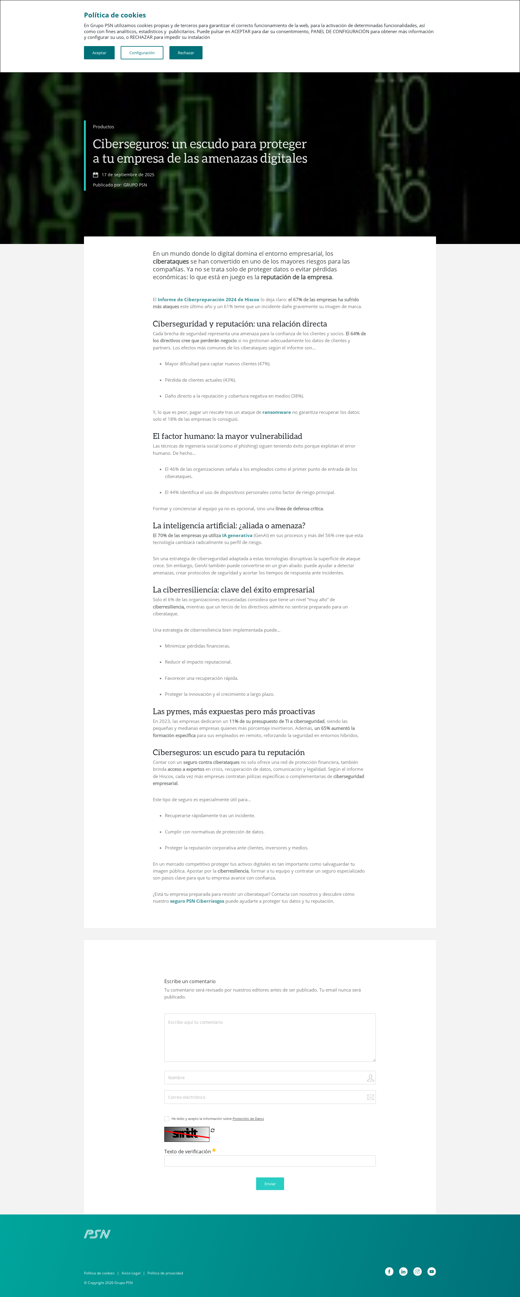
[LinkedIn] (403, 1271)
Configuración (142, 52)
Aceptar (99, 52)
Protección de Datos (248, 1118)
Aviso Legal (131, 1273)
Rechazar (186, 52)
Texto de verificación (188, 1151)
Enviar (270, 1183)
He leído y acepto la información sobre (218, 1118)
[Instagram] (417, 1271)
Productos (103, 126)
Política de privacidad (165, 1273)
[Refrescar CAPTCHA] (213, 1130)
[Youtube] (431, 1271)
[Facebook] (389, 1271)
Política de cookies (99, 1273)
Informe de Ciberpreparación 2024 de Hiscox (208, 299)
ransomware (276, 412)
